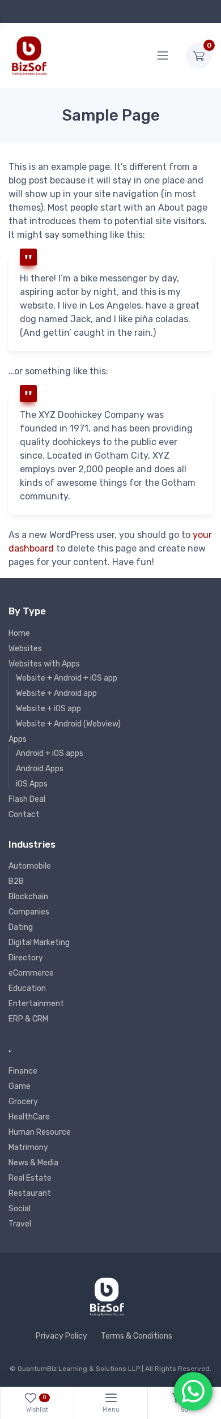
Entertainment (36, 1003)
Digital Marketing (39, 942)
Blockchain (28, 896)
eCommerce (31, 973)
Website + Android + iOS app (66, 678)
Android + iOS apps (49, 753)
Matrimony (28, 1147)
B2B (16, 881)
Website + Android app (56, 693)
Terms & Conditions (136, 1336)
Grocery (23, 1101)
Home (19, 633)
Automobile (29, 866)
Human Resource (39, 1132)
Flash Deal (26, 799)
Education (27, 988)
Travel (19, 1224)
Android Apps (39, 768)
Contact (24, 814)
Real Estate (30, 1178)
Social (19, 1208)
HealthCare (29, 1117)
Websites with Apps (44, 664)
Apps (17, 739)
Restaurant (29, 1193)
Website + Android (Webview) (68, 724)
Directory (25, 958)
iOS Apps (32, 784)
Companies (28, 912)
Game (19, 1086)
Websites (25, 648)
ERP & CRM (28, 1019)
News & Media (33, 1163)
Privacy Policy (61, 1336)
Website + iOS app (48, 708)
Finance (22, 1071)
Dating (20, 927)
